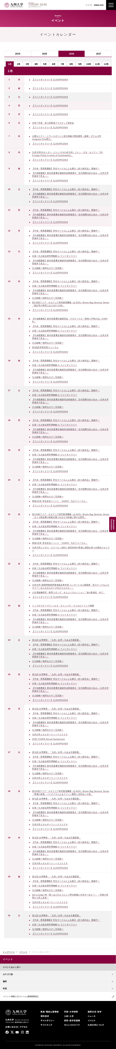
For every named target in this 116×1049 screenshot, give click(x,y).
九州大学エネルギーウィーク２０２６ (50, 734)
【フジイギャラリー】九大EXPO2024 (50, 79)
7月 (62, 64)
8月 (71, 64)
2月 (18, 64)
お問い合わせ (11, 1026)
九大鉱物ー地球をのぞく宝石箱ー (48, 268)
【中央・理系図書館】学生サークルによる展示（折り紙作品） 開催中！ (66, 168)
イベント (23, 952)
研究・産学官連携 (72, 1020)
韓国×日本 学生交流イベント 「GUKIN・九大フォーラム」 (60, 501)
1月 (9, 64)
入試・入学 (69, 1016)
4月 (36, 64)
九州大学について (96, 1024)
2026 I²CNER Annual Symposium (48, 739)
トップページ (9, 952)
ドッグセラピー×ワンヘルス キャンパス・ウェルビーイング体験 (63, 605)
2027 (98, 53)
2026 (71, 53)
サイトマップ (46, 1024)
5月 (45, 64)
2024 (17, 53)
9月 (80, 64)
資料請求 (45, 1016)
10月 (88, 64)
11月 (97, 64)
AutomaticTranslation (112, 524)
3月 (27, 64)
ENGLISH (99, 5)
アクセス (24, 1026)
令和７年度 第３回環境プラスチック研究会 (53, 123)
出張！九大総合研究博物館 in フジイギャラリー (54, 256)
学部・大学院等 (71, 1011)
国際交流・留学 (95, 1011)
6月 (53, 64)
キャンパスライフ (72, 1024)
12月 (106, 64)
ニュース (92, 1016)
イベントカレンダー (12, 967)
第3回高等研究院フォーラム (45, 347)
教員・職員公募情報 (50, 1011)
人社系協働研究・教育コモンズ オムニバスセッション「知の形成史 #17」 (68, 592)
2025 (44, 53)
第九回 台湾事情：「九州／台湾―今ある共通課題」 (56, 640)
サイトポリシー (47, 1020)
